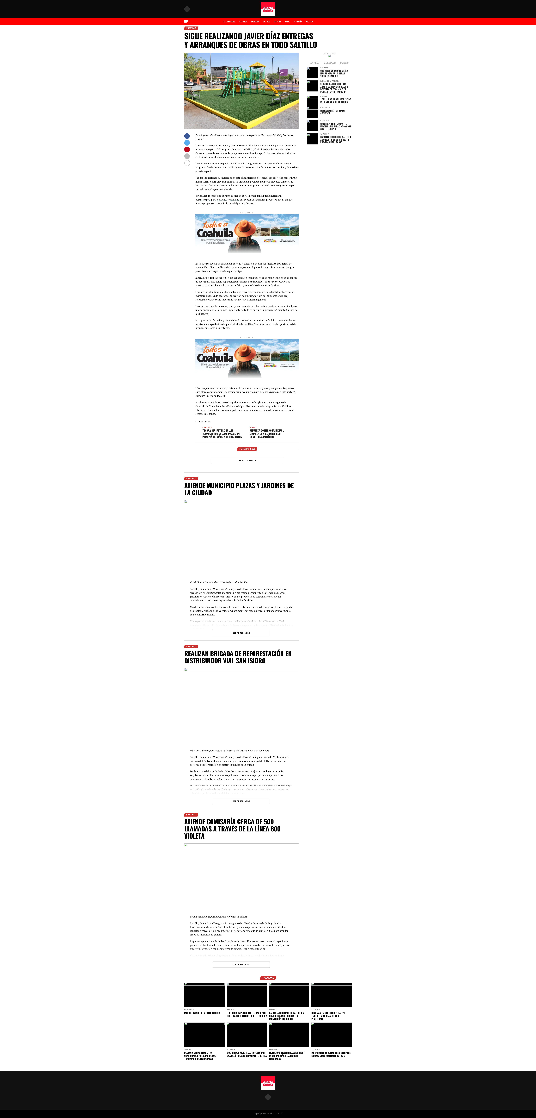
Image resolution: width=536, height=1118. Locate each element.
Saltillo (266, 21)
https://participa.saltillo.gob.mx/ (221, 199)
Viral (287, 21)
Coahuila (255, 21)
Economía (298, 21)
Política (309, 21)
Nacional (243, 21)
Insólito (277, 21)
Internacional (229, 21)
